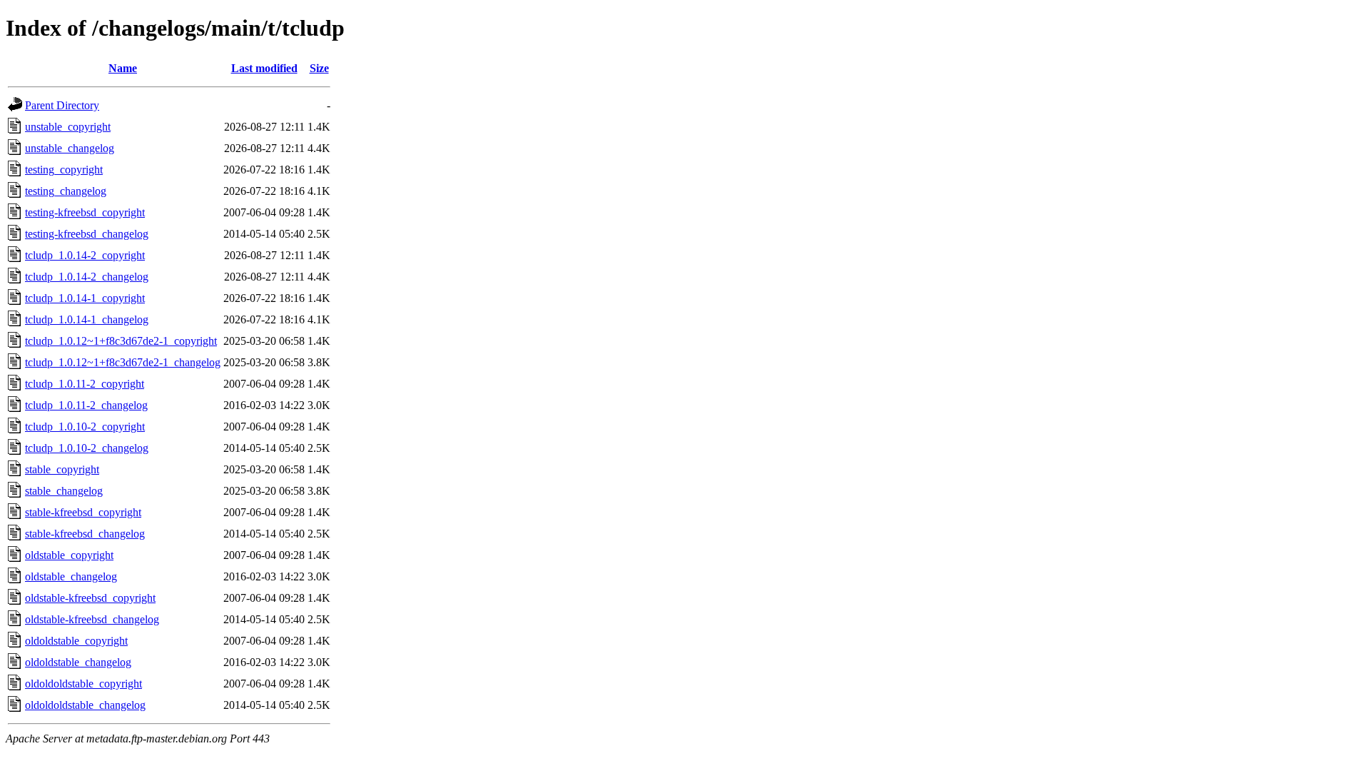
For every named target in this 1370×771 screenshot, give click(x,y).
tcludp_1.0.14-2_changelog (86, 277)
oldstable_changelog (71, 576)
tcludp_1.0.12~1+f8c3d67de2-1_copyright (121, 341)
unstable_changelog (69, 148)
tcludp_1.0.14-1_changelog (86, 319)
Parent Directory (62, 105)
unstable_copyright (68, 127)
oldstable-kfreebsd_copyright (90, 598)
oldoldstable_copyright (76, 641)
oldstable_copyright (69, 555)
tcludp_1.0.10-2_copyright (85, 426)
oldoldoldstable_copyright (83, 683)
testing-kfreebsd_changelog (86, 234)
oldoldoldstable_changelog (85, 705)
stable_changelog (64, 491)
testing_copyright (64, 169)
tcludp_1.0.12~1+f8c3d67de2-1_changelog (122, 362)
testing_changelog (65, 191)
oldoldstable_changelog (78, 662)
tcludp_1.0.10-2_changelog (86, 448)
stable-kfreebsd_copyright (83, 512)
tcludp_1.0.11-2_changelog (86, 405)
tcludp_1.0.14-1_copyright (85, 298)
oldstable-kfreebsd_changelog (92, 619)
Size (319, 68)
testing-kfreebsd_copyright (85, 212)
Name (122, 68)
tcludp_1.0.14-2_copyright (85, 255)
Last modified (264, 68)
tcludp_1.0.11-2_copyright (84, 384)
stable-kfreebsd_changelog (85, 534)
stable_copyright (62, 469)
